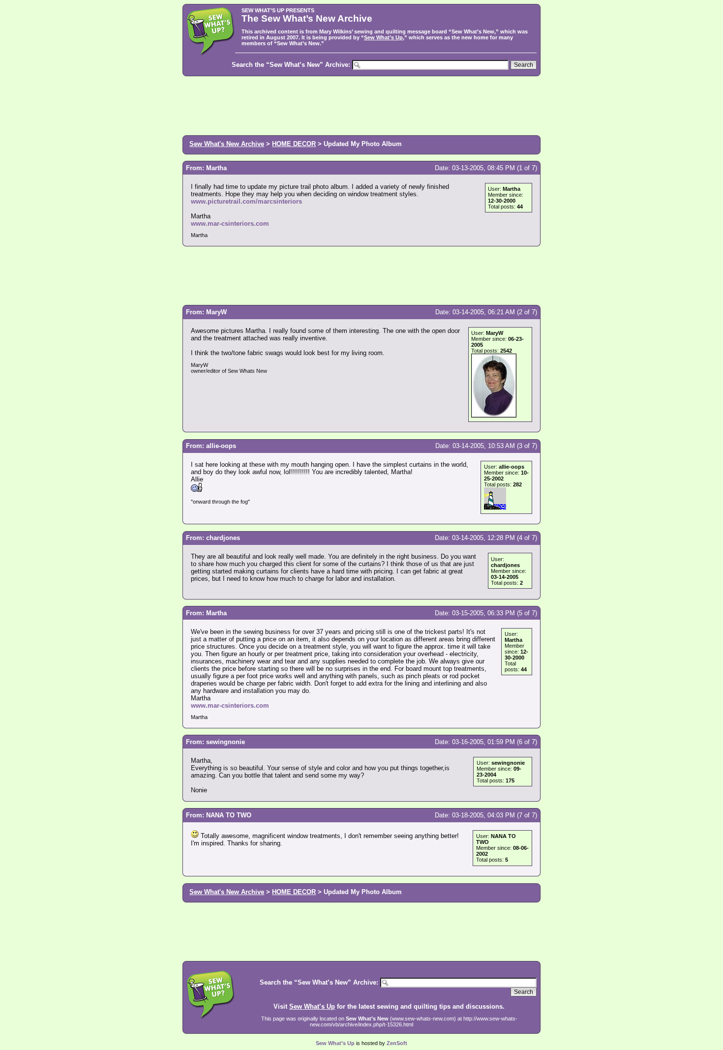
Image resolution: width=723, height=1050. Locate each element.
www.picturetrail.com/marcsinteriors (246, 201)
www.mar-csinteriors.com (230, 223)
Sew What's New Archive (226, 144)
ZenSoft (397, 1043)
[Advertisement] (361, 105)
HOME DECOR (294, 144)
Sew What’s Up (383, 37)
